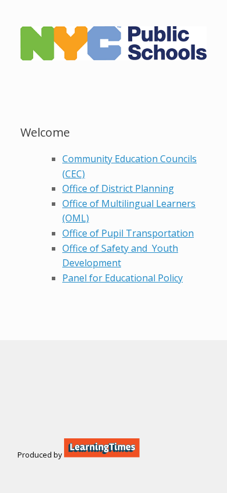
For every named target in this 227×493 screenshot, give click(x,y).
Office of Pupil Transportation (128, 233)
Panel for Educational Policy (122, 277)
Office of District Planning (118, 188)
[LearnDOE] (113, 43)
